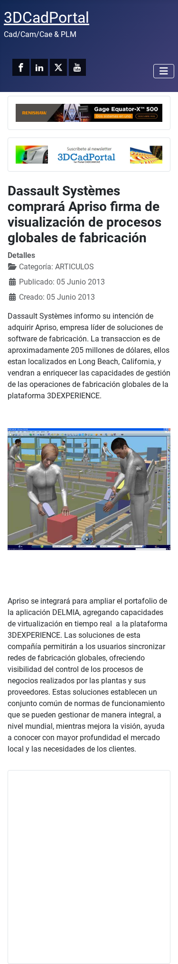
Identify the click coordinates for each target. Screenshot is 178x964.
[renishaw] (89, 112)
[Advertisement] (89, 867)
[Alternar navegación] (163, 71)
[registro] (89, 153)
